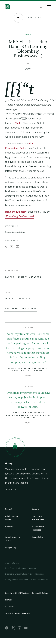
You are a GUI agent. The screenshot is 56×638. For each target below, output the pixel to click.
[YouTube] (25, 629)
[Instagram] (19, 629)
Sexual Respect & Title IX (13, 539)
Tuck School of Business (20, 308)
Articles (28, 35)
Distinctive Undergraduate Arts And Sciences (24, 574)
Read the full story (16, 211)
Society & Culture (29, 277)
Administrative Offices (11, 518)
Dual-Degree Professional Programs (20, 568)
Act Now (11, 490)
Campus (9, 277)
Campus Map (11, 547)
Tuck (17, 123)
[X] (13, 629)
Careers (35, 509)
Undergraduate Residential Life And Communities (26, 579)
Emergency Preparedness (38, 518)
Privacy (8, 600)
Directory (9, 526)
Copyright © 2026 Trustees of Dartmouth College (26, 593)
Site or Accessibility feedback (18, 613)
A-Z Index (9, 606)
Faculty (10, 298)
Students (25, 298)
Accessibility (37, 537)
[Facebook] (6, 629)
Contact (8, 509)
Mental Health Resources (38, 528)
